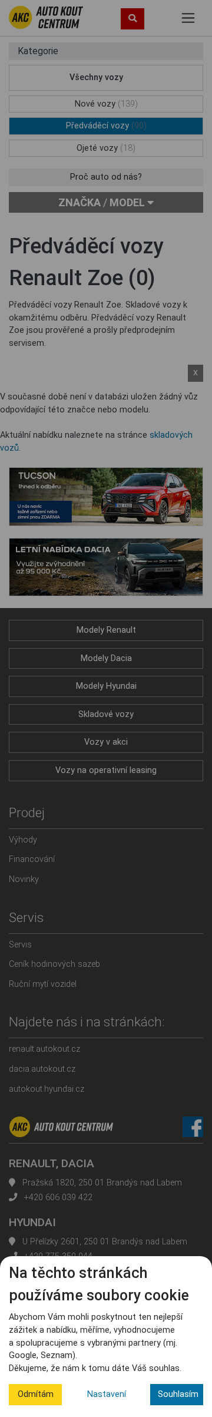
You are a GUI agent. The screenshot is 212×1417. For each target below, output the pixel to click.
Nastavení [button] (106, 1394)
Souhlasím (178, 1394)
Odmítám (36, 1394)
